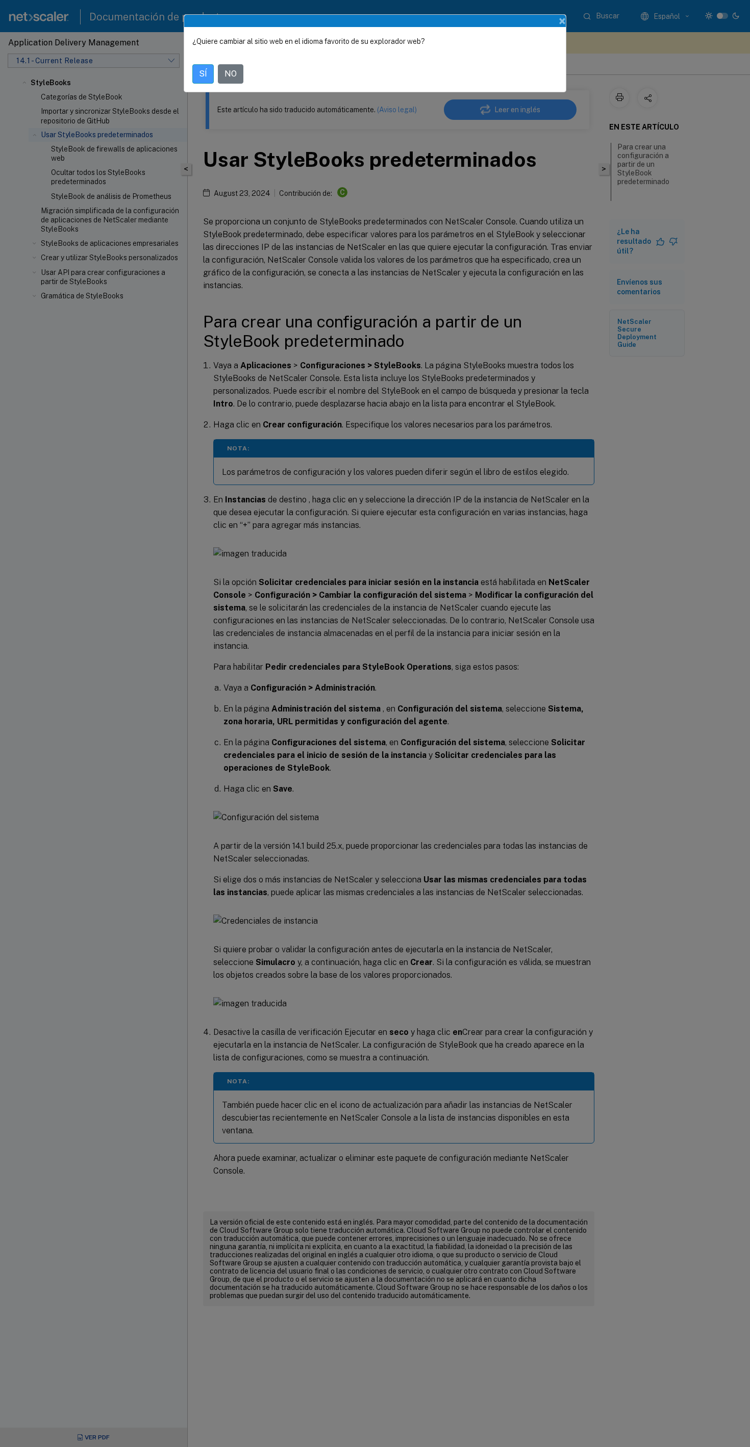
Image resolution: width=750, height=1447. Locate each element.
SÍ (203, 74)
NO (230, 74)
